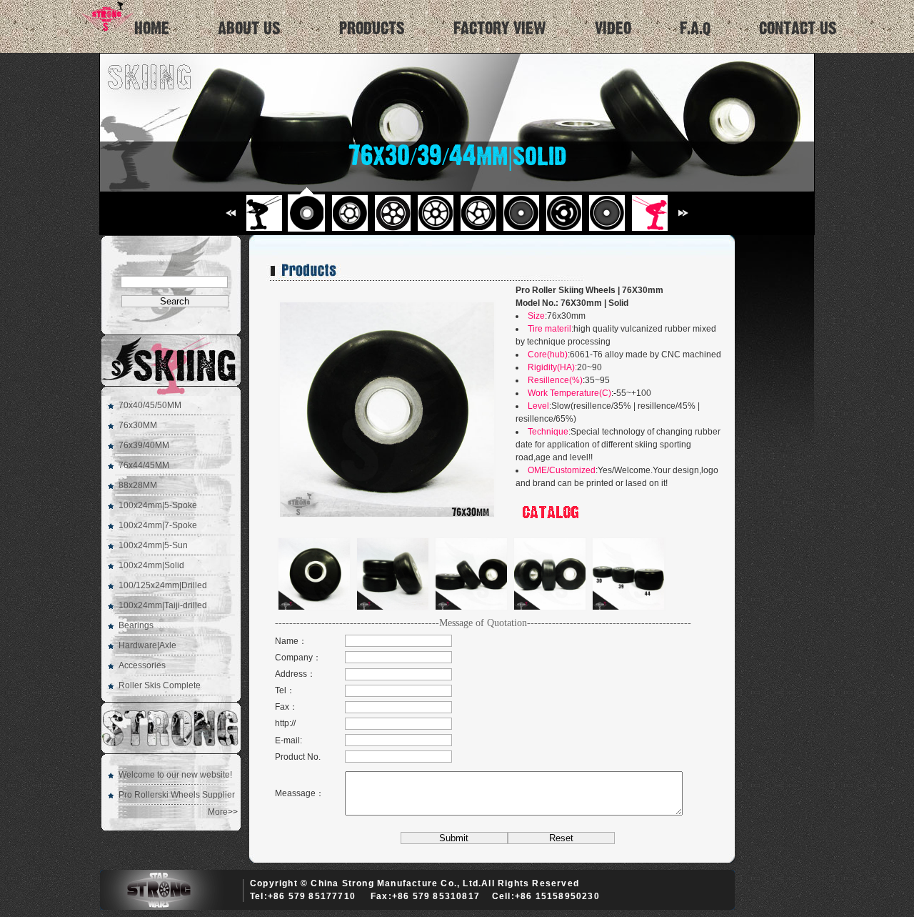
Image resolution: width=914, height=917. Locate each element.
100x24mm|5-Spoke (158, 505)
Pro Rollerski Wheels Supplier (177, 795)
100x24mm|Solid (151, 565)
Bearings (136, 625)
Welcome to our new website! (175, 775)
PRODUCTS (372, 29)
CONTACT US (798, 29)
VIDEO (613, 29)
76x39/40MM (144, 445)
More (218, 812)
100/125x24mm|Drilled (163, 585)
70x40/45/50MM (150, 405)
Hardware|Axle (147, 645)
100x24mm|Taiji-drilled (163, 605)
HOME (151, 29)
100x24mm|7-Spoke (158, 525)
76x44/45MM (144, 465)
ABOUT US (249, 29)
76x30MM (138, 425)
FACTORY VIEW (499, 29)
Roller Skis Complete (160, 685)
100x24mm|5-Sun (153, 545)
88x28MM (138, 485)
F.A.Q (695, 29)
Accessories (142, 665)
